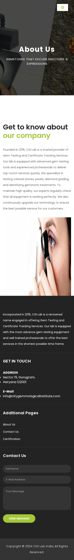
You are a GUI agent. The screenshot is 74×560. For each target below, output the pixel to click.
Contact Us (11, 432)
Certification (11, 439)
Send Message (19, 518)
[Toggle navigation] (62, 7)
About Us (9, 424)
